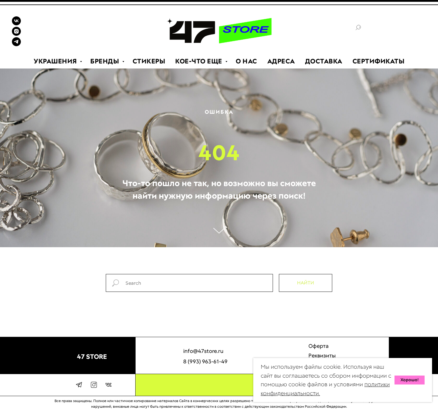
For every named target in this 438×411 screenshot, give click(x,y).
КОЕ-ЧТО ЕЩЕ (199, 61)
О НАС (246, 61)
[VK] (16, 23)
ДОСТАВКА (323, 61)
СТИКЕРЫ (149, 61)
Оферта (318, 345)
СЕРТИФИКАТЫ (378, 61)
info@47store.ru (203, 351)
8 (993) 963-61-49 (205, 361)
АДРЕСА (281, 61)
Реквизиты (322, 355)
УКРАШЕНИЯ (56, 61)
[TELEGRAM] (16, 44)
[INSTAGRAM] (16, 34)
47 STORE (92, 356)
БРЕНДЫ (105, 61)
